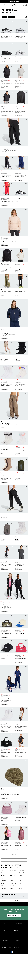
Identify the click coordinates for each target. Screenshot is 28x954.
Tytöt (2, 870)
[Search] (22, 4)
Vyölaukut (21, 875)
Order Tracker (5, 927)
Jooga (11, 888)
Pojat (2, 872)
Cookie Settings (5, 940)
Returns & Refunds (18, 923)
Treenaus (12, 872)
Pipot (20, 878)
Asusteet (3, 875)
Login (7, 903)
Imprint (3, 930)
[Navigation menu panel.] (2, 4)
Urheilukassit (13, 870)
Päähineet (3, 880)
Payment (16, 930)
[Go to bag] (25, 4)
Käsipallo (12, 885)
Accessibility (16, 947)
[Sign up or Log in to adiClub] (19, 4)
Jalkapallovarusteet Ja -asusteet (5, 886)
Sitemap (15, 927)
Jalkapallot (21, 870)
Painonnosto (13, 883)
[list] (12, 17)
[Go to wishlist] (5, 4)
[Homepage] (14, 5)
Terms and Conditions (6, 947)
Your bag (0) (19, 903)
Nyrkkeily (12, 878)
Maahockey (12, 875)
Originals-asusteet (3, 888)
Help (3, 933)
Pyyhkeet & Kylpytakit (21, 873)
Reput (2, 878)
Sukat (2, 883)
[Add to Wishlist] (12, 21)
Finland (16, 952)
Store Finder (16, 933)
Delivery (3, 923)
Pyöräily (12, 880)
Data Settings (17, 940)
